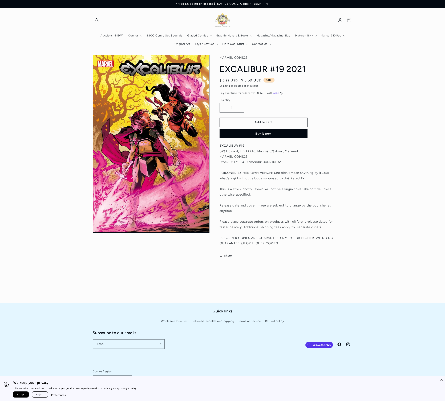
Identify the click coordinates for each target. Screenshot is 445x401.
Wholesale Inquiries (174, 321)
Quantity (225, 100)
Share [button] (228, 255)
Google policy (129, 388)
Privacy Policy (112, 388)
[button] (97, 20)
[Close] (441, 380)
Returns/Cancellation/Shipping (213, 321)
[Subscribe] (160, 344)
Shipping (225, 85)
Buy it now (263, 133)
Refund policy (274, 321)
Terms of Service (249, 321)
